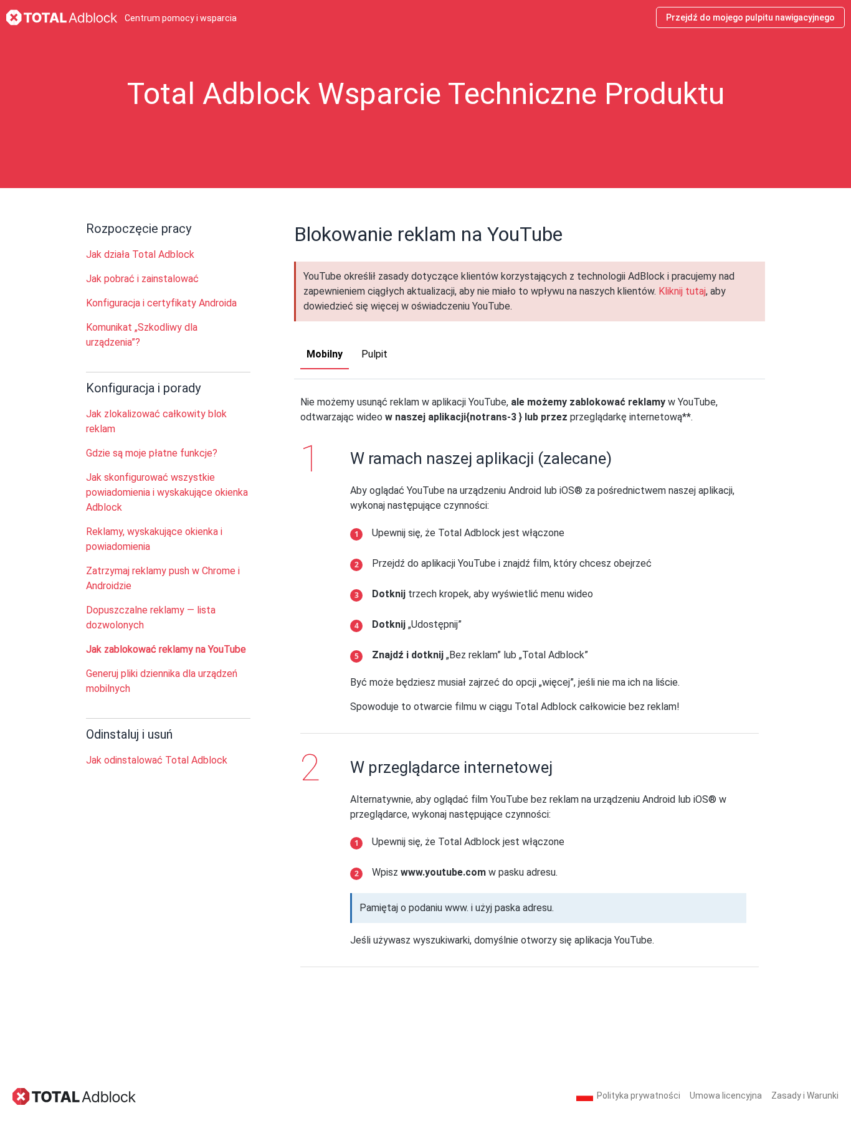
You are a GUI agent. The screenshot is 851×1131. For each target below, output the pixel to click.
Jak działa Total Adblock (140, 254)
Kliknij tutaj (682, 291)
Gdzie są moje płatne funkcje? (151, 453)
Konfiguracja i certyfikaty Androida (161, 303)
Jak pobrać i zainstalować (142, 279)
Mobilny (325, 354)
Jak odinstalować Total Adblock (156, 760)
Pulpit (374, 354)
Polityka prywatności (638, 1095)
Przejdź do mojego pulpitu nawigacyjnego (750, 17)
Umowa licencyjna (726, 1095)
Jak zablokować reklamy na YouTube (166, 649)
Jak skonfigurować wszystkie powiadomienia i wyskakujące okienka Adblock (167, 492)
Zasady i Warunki (805, 1095)
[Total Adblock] (74, 1096)
